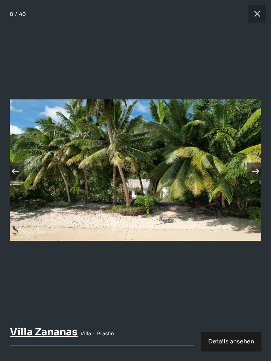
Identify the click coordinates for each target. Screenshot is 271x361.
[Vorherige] (15, 171)
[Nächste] (255, 171)
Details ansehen (231, 341)
